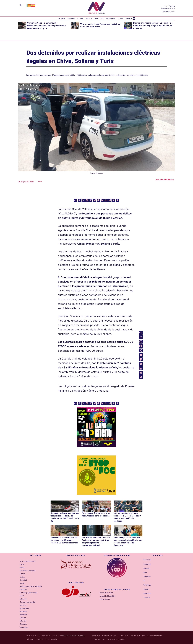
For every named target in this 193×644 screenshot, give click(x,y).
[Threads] (141, 598)
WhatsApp (147, 585)
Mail (145, 572)
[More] (117, 200)
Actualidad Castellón (107, 596)
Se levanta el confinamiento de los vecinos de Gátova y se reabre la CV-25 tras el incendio (64, 540)
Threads (147, 597)
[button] (20, 5)
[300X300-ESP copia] (96, 475)
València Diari (105, 599)
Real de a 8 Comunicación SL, (73, 635)
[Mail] (141, 572)
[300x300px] (96, 445)
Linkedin (147, 568)
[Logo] (96, 8)
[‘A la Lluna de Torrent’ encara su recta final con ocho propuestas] (75, 25)
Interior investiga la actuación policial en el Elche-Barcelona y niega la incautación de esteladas (153, 26)
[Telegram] (94, 200)
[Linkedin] (106, 200)
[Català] (29, 5)
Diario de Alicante (106, 593)
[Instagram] (83, 200)
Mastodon (147, 593)
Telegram (147, 576)
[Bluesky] (102, 200)
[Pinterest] (113, 200)
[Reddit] (109, 200)
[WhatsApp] (141, 585)
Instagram (147, 564)
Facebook (147, 560)
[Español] (33, 5)
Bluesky (146, 589)
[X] (90, 200)
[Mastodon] (98, 200)
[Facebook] (87, 200)
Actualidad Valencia (165, 179)
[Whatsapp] (79, 200)
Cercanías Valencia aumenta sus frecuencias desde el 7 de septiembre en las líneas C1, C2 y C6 (46, 26)
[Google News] (75, 200)
